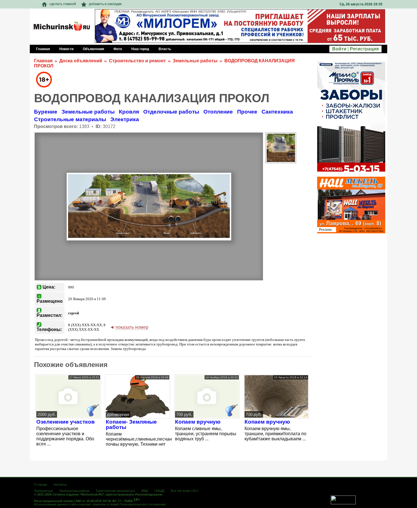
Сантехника (277, 112)
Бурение (45, 112)
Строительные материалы (70, 119)
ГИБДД (159, 490)
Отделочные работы (171, 112)
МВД (144, 490)
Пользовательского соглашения (142, 504)
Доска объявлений (80, 60)
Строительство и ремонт (137, 60)
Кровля (129, 112)
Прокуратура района (74, 490)
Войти (339, 48)
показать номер (131, 327)
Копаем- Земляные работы (131, 424)
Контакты (60, 484)
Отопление (218, 112)
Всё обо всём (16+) (185, 490)
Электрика (124, 119)
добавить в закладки (105, 4)
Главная (43, 60)
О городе (40, 484)
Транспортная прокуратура (115, 490)
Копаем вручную (197, 422)
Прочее (247, 112)
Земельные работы (195, 60)
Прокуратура (43, 490)
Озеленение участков (65, 422)
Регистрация (364, 48)
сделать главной (62, 4)
